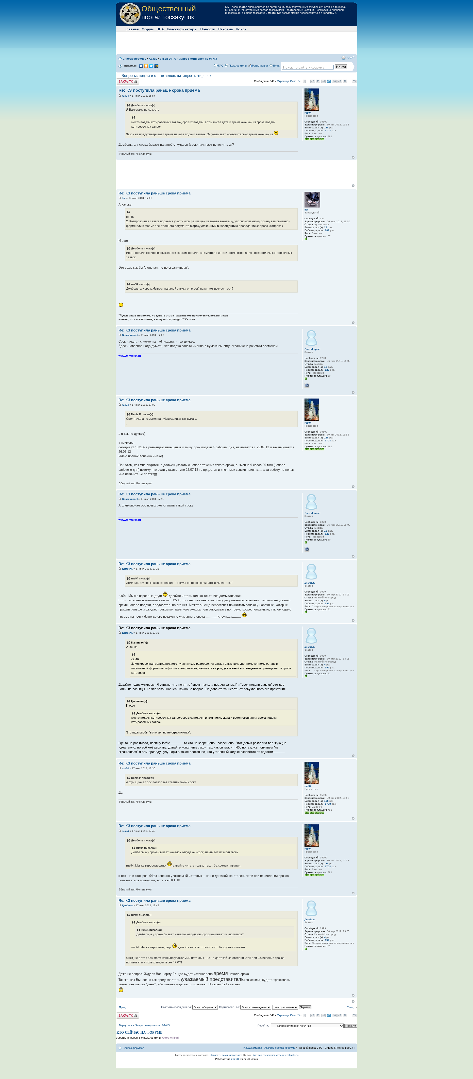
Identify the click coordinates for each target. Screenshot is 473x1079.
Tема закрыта (125, 79)
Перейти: (263, 1025)
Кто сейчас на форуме (139, 1032)
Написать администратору (226, 1055)
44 (323, 81)
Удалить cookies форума (279, 1047)
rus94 (125, 95)
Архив (153, 58)
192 (327, 603)
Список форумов (134, 58)
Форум (147, 29)
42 (312, 81)
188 (326, 127)
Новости (207, 29)
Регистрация (260, 65)
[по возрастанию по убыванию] (292, 1007)
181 (327, 230)
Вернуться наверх (353, 157)
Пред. (122, 1007)
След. (350, 1007)
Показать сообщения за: (176, 1007)
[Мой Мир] (156, 66)
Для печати (343, 57)
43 (318, 81)
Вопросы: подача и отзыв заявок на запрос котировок (166, 75)
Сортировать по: (229, 1007)
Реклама (225, 29)
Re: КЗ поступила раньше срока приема (159, 90)
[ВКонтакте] (141, 66)
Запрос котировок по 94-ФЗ (198, 58)
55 (354, 81)
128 (327, 369)
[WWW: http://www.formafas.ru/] (306, 385)
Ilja (124, 198)
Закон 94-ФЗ (168, 58)
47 (339, 81)
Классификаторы (182, 29)
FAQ (220, 65)
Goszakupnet (130, 335)
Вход (276, 65)
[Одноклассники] (146, 66)
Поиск (241, 29)
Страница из (288, 81)
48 (345, 81)
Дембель (127, 568)
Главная (132, 29)
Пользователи (238, 65)
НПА (160, 29)
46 (334, 81)
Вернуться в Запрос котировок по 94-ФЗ (144, 1025)
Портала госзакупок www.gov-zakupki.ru (275, 1055)
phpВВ (235, 1059)
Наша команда (252, 1047)
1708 (328, 130)
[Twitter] (151, 66)
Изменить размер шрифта (351, 57)
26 (325, 227)
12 (325, 366)
